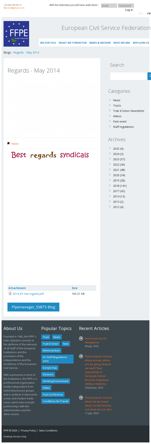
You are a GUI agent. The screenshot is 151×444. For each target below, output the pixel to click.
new (65, 343)
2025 (116, 148)
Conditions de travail (55, 401)
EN (140, 13)
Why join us (141, 42)
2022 (116, 164)
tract (46, 337)
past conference (53, 394)
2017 (116, 191)
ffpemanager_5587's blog (33, 307)
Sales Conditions (48, 430)
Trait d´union (50, 343)
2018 (116, 186)
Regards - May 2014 (26, 52)
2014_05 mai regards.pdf (28, 294)
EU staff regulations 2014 (55, 359)
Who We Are (121, 42)
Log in (129, 9)
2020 (116, 175)
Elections (48, 374)
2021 (116, 170)
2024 (116, 154)
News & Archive (100, 42)
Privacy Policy (28, 430)
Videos (117, 116)
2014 (116, 196)
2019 (116, 180)
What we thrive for (73, 42)
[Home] (16, 23)
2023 (116, 159)
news (56, 337)
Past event (120, 121)
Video (46, 388)
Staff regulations (123, 127)
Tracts (117, 105)
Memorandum (51, 350)
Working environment (55, 381)
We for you (48, 42)
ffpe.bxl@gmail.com (14, 7)
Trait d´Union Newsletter (128, 111)
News (15, 144)
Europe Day (50, 367)
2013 (116, 202)
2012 (116, 207)
